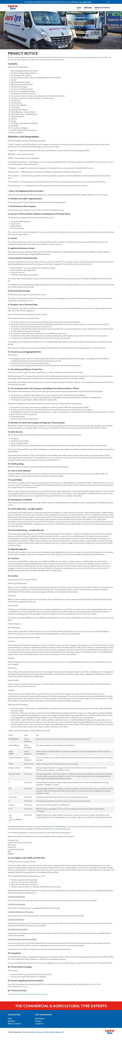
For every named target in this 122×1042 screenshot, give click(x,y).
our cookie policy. (86, 2)
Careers (38, 1021)
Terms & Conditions (29, 1032)
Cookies (46, 1032)
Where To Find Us (102, 7)
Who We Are (39, 1018)
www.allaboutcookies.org (61, 829)
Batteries (88, 7)
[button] (108, 2)
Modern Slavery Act (57, 1032)
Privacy (39, 1032)
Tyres (79, 7)
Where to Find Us (14, 1023)
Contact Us (39, 1023)
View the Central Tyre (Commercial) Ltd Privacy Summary (27, 994)
